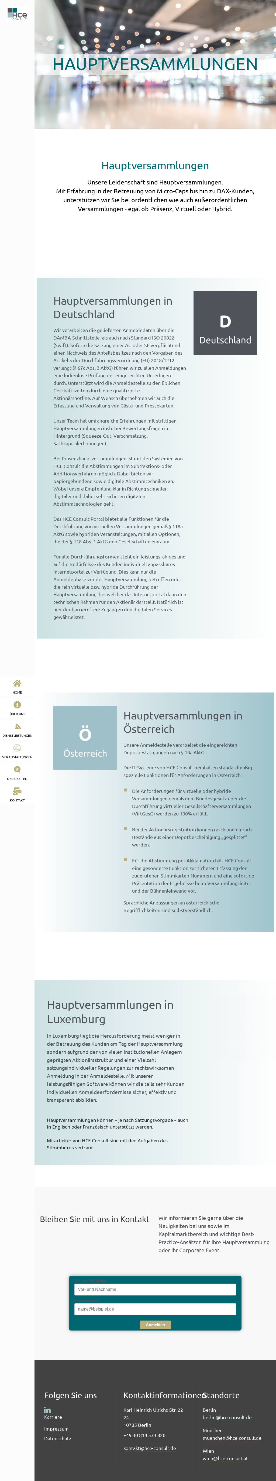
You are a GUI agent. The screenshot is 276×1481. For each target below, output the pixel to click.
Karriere (53, 1417)
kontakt (17, 800)
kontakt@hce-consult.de (149, 1448)
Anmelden (155, 1324)
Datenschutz (57, 1438)
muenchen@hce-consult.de (232, 1438)
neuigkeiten (17, 778)
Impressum (56, 1428)
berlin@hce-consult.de (227, 1417)
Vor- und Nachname (90, 1280)
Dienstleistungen (17, 735)
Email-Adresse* (87, 1300)
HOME (17, 692)
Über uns (17, 714)
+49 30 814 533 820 (144, 1435)
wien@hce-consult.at (225, 1458)
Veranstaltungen (17, 757)
